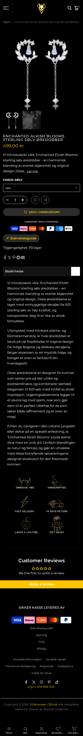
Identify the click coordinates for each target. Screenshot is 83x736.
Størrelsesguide (23, 238)
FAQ (41, 642)
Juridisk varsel (56, 659)
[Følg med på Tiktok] (57, 682)
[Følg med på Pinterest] (49, 682)
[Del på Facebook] (5, 257)
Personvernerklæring (21, 666)
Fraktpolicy (65, 666)
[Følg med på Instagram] (41, 682)
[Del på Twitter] (9, 257)
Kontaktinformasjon (27, 659)
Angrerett (47, 666)
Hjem (6, 22)
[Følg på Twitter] (34, 682)
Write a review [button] (41, 584)
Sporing (41, 635)
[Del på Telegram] (18, 257)
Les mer (32, 171)
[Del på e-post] (23, 257)
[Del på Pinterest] (14, 257)
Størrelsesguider (41, 628)
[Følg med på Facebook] (26, 682)
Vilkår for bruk (41, 673)
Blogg (41, 648)
